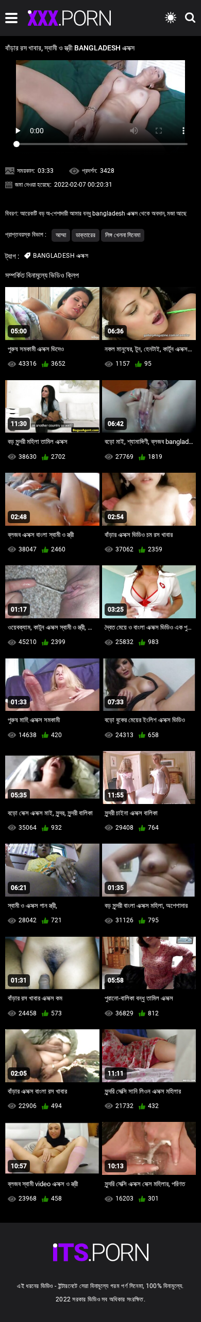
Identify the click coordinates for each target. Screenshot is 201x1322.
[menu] (11, 18)
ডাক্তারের (85, 235)
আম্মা (61, 235)
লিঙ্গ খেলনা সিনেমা (122, 235)
